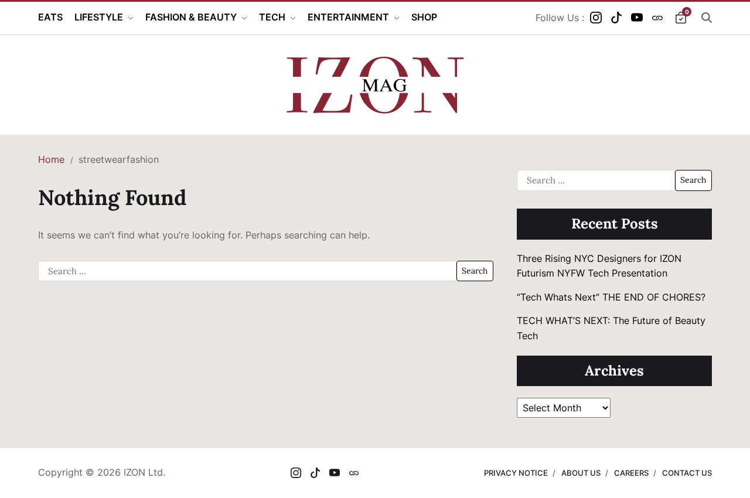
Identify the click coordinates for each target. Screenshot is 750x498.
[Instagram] (596, 17)
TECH (272, 17)
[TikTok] (616, 17)
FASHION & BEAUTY (191, 17)
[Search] (706, 18)
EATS (50, 17)
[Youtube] (637, 17)
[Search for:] (247, 271)
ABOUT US (581, 472)
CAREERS (631, 472)
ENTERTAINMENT (348, 17)
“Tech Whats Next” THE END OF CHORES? (612, 297)
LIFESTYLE (98, 17)
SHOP (424, 17)
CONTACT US (687, 472)
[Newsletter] (657, 17)
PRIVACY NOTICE (516, 472)
